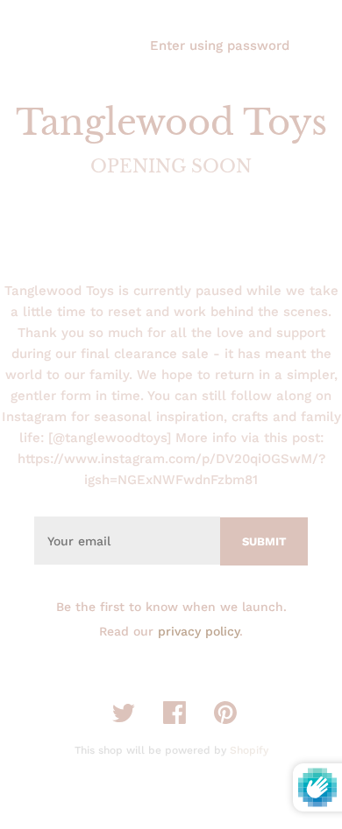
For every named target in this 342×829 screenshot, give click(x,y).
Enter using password (219, 45)
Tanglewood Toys (171, 122)
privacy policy (198, 631)
